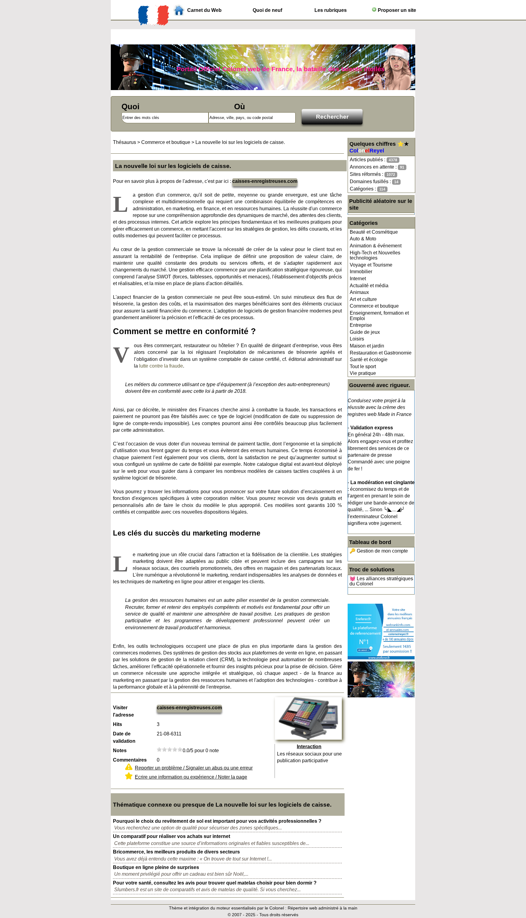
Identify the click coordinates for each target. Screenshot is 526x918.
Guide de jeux (365, 332)
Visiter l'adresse (123, 711)
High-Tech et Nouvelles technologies (375, 255)
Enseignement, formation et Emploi (379, 315)
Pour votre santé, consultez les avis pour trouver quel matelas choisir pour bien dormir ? (215, 882)
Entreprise (361, 325)
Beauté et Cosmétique (374, 232)
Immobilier (361, 271)
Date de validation (124, 737)
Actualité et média (369, 285)
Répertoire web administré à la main (322, 908)
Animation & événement (376, 245)
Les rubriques (330, 10)
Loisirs (357, 338)
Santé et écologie (368, 359)
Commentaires (130, 760)
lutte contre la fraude (161, 365)
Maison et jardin (367, 345)
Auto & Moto (363, 238)
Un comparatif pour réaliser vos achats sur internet (171, 836)
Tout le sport (363, 366)
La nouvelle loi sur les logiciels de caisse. (240, 142)
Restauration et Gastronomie (381, 352)
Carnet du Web (204, 10)
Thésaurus (124, 142)
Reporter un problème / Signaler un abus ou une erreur (194, 767)
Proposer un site (396, 10)
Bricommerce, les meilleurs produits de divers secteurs (176, 851)
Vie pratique (363, 373)
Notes (120, 750)
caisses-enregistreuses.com (264, 181)
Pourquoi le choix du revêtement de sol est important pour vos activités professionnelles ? (217, 821)
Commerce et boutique (374, 306)
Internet (358, 278)
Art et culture (363, 299)
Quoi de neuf (267, 10)
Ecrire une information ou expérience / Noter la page (191, 777)
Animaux (359, 292)
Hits (117, 724)
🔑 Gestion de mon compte (378, 550)
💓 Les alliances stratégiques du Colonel (381, 581)
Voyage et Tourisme (371, 264)
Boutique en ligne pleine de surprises (156, 867)
